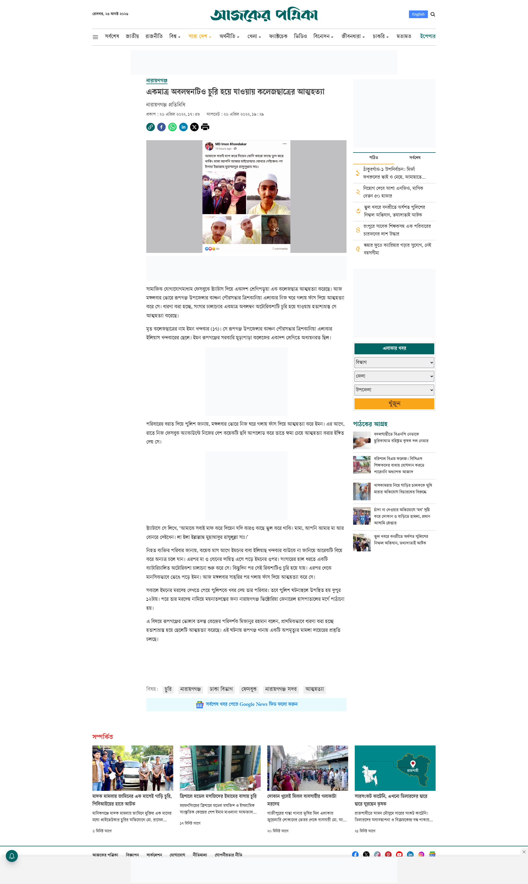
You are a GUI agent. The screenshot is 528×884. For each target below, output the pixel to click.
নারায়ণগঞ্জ (190, 690)
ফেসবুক (249, 690)
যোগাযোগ (177, 855)
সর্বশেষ (414, 158)
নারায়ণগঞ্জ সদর (281, 690)
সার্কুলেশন (154, 855)
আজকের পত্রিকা (105, 855)
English (418, 14)
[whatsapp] (172, 127)
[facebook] (161, 127)
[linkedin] (183, 127)
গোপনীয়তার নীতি (228, 855)
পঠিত (373, 158)
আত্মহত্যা (315, 690)
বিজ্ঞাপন (132, 855)
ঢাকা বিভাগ (221, 690)
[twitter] (194, 127)
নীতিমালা (200, 855)
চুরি (168, 690)
